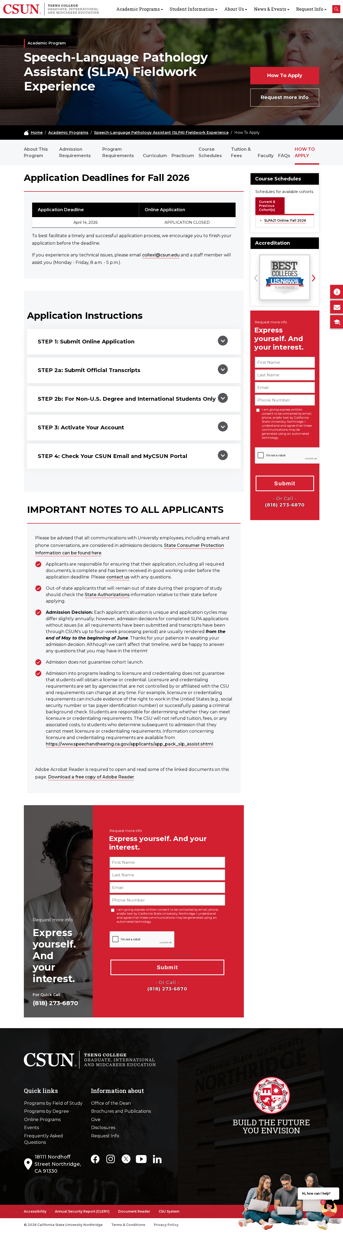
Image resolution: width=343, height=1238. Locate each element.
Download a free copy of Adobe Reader (91, 776)
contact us (117, 577)
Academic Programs (138, 9)
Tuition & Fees (241, 152)
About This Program (36, 152)
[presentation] (255, 276)
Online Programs (42, 1119)
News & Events (270, 9)
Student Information (192, 9)
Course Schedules (210, 152)
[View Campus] (336, 321)
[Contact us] (336, 307)
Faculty (266, 155)
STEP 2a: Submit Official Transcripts (89, 370)
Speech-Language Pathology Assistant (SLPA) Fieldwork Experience (161, 132)
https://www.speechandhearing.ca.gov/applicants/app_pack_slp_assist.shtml (129, 744)
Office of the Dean (111, 1103)
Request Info (309, 9)
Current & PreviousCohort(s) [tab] (267, 206)
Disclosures (103, 1127)
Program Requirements (118, 152)
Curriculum (155, 155)
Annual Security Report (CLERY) (82, 1211)
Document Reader (134, 1211)
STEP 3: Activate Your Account (81, 427)
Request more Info (284, 97)
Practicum (183, 155)
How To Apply (284, 75)
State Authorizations (107, 594)
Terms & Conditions (128, 1225)
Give (95, 1119)
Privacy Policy (166, 1225)
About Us (234, 9)
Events (31, 1127)
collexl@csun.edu (161, 255)
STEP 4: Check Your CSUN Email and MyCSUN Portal (112, 456)
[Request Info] (336, 292)
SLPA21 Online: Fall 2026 (285, 220)
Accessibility (35, 1211)
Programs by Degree (46, 1111)
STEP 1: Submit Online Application (86, 341)
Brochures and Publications (121, 1111)
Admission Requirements (75, 152)
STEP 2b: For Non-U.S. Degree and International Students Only (127, 399)
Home (37, 132)
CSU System (169, 1211)
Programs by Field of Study (53, 1103)
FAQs (284, 155)
